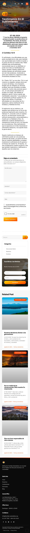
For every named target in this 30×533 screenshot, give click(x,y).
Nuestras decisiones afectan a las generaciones (15, 333)
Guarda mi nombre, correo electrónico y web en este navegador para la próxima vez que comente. (15, 206)
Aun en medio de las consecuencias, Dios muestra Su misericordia (14, 387)
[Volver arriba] (27, 530)
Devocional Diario (8, 14)
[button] (27, 4)
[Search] (25, 237)
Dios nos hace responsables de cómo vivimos (14, 439)
